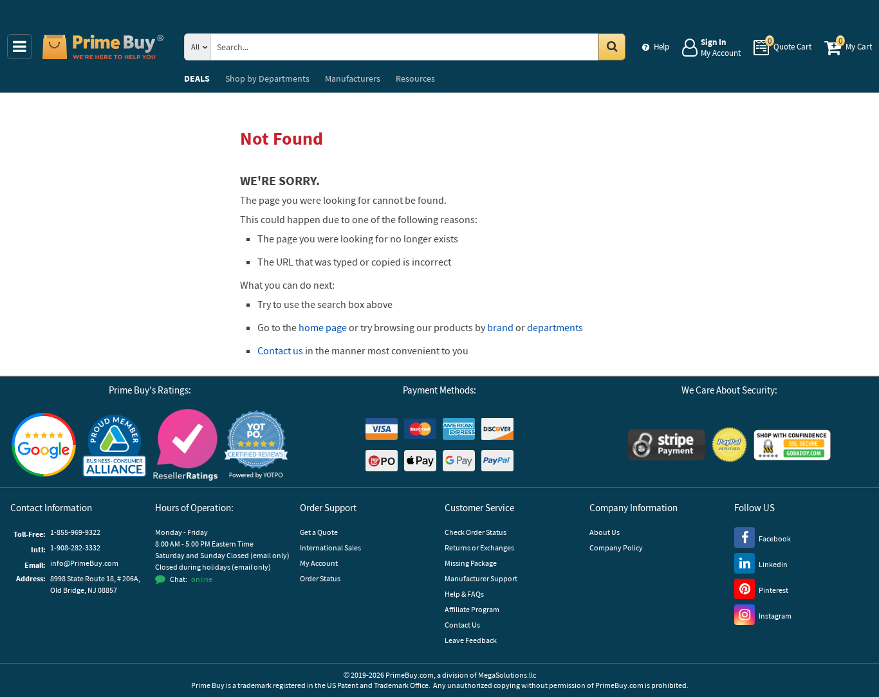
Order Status (320, 578)
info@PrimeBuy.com (84, 563)
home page (323, 327)
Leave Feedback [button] (471, 640)
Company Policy (616, 547)
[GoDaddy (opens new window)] (792, 445)
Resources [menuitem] (415, 78)
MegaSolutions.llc (507, 675)
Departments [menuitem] (267, 78)
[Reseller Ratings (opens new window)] (185, 445)
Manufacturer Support (481, 578)
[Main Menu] (19, 46)
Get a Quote (319, 532)
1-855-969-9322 (75, 532)
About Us (604, 532)
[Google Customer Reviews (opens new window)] (44, 444)
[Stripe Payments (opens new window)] (666, 445)
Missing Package (471, 563)
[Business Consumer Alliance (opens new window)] (114, 445)
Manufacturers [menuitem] (352, 78)
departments (555, 327)
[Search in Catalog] (611, 46)
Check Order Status (475, 532)
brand (500, 327)
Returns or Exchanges (479, 547)
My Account (319, 563)
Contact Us (462, 624)
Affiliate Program (472, 609)
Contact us (280, 350)
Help (661, 46)
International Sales (330, 547)
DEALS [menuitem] (197, 78)
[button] (256, 444)
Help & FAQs (464, 594)
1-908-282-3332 (75, 547)
